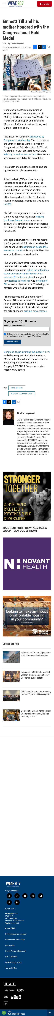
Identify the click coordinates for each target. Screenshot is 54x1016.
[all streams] (50, 1012)
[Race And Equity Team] (27, 496)
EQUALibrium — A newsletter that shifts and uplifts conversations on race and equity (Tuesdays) (26, 335)
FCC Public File (11, 957)
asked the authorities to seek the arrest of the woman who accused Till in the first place (26, 274)
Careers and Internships (15, 940)
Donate (45, 4)
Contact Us (9, 945)
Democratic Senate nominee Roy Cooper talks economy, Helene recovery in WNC (36, 714)
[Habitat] (27, 616)
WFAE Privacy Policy (13, 962)
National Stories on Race (21, 394)
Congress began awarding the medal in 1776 (27, 352)
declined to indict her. (19, 280)
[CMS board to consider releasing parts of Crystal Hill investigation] (11, 695)
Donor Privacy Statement (15, 951)
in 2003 (8, 204)
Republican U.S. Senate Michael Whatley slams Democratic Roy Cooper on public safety (35, 675)
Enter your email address (14, 325)
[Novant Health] (27, 564)
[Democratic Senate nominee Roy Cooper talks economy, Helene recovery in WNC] (11, 715)
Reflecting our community (16, 934)
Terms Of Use (11, 968)
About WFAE (10, 928)
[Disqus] (27, 773)
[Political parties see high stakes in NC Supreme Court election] (11, 657)
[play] (4, 1012)
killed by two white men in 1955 (20, 154)
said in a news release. (35, 311)
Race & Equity (17, 388)
